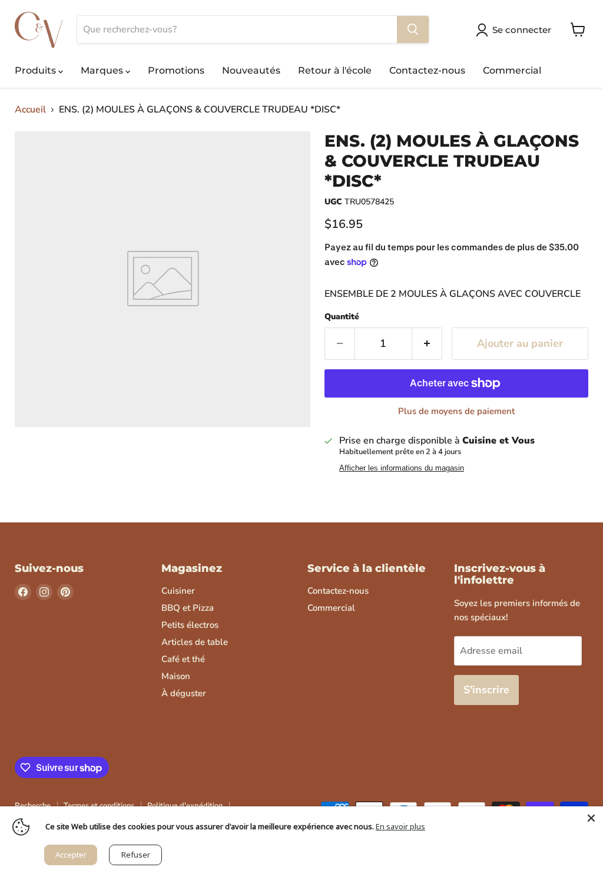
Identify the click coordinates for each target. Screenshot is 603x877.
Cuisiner (178, 591)
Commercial (512, 70)
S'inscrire (486, 690)
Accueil (30, 109)
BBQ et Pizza (187, 608)
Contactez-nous (427, 70)
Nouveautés (251, 70)
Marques (103, 70)
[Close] (591, 818)
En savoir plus (400, 826)
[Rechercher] (413, 29)
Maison (175, 676)
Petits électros (189, 625)
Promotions (176, 70)
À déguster (183, 693)
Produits (36, 70)
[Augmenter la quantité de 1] (427, 343)
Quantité (341, 317)
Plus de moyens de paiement (456, 411)
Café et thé (183, 659)
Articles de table (194, 642)
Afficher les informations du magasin (401, 468)
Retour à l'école (335, 70)
